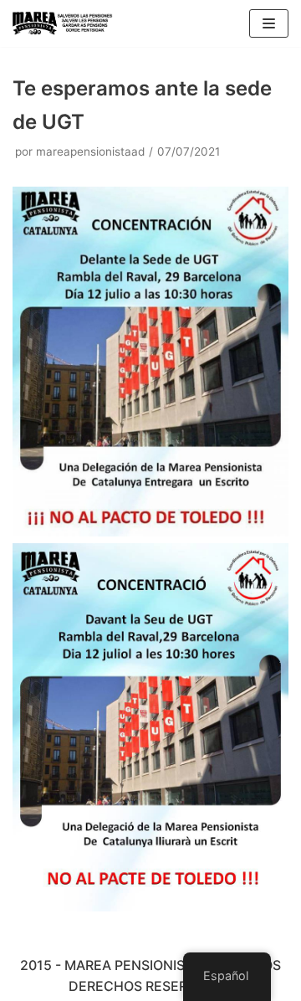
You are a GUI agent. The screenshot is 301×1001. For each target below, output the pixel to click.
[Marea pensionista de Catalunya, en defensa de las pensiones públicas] (63, 23)
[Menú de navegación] (268, 23)
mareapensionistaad (90, 151)
